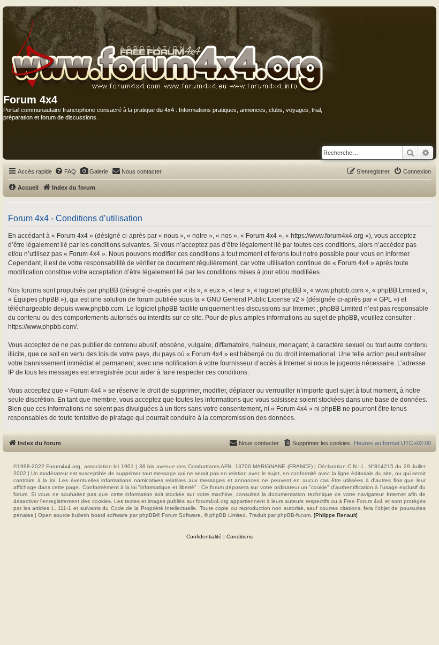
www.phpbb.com (99, 308)
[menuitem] (65, 171)
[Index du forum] (195, 50)
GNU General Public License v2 (253, 299)
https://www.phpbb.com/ (42, 327)
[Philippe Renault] (336, 515)
